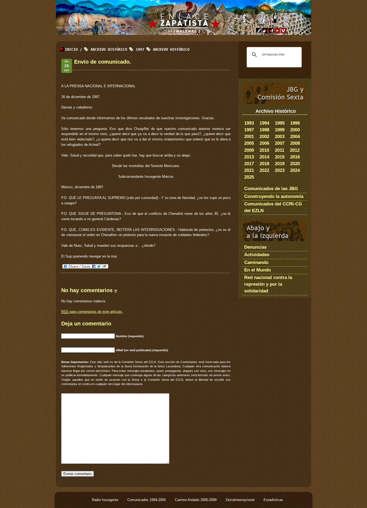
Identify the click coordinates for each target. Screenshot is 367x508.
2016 (295, 156)
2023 (280, 170)
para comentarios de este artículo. (92, 312)
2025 (249, 177)
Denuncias (255, 247)
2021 (249, 170)
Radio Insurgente (105, 500)
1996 (295, 123)
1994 (264, 123)
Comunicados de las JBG (271, 188)
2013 (249, 156)
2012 (295, 150)
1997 (249, 129)
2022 (264, 170)
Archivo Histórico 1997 (117, 49)
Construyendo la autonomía (273, 196)
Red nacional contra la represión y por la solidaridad (268, 284)
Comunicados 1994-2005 (147, 500)
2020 (295, 163)
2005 (249, 143)
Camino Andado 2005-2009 (196, 500)
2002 (264, 136)
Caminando (256, 262)
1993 (249, 123)
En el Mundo (257, 270)
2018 (264, 163)
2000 (295, 129)
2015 (280, 156)
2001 (249, 136)
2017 (249, 163)
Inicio (71, 49)
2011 (279, 150)
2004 (295, 136)
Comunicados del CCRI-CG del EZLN (273, 207)
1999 (280, 129)
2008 (295, 143)
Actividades (256, 254)
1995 (280, 123)
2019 (280, 163)
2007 (280, 143)
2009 (249, 150)
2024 (295, 170)
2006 (264, 143)
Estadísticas (273, 500)
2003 (280, 136)
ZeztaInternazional (241, 500)
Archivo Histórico (171, 49)
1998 (264, 129)
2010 (264, 150)
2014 (264, 156)
